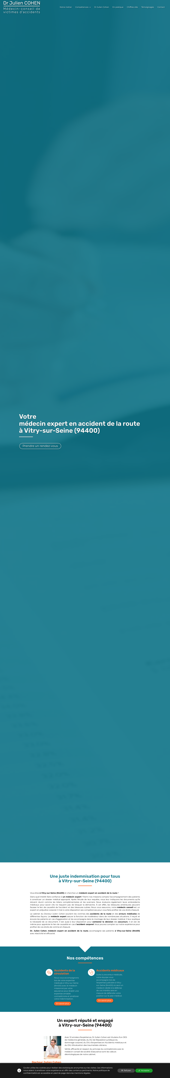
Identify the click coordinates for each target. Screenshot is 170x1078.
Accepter (145, 1070)
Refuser (127, 1070)
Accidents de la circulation (64, 972)
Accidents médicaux (110, 970)
